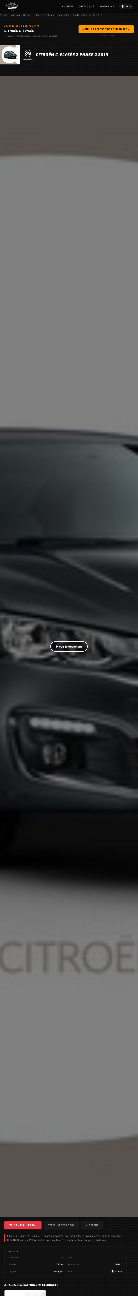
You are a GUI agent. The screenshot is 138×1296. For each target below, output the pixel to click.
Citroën (27, 14)
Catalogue (87, 6)
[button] (69, 646)
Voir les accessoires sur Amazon (106, 29)
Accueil (67, 6)
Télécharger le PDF (61, 1225)
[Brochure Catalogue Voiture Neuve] (12, 6)
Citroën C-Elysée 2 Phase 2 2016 (63, 14)
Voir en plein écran (22, 1225)
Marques (15, 14)
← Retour (92, 1225)
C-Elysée (38, 14)
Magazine (107, 6)
